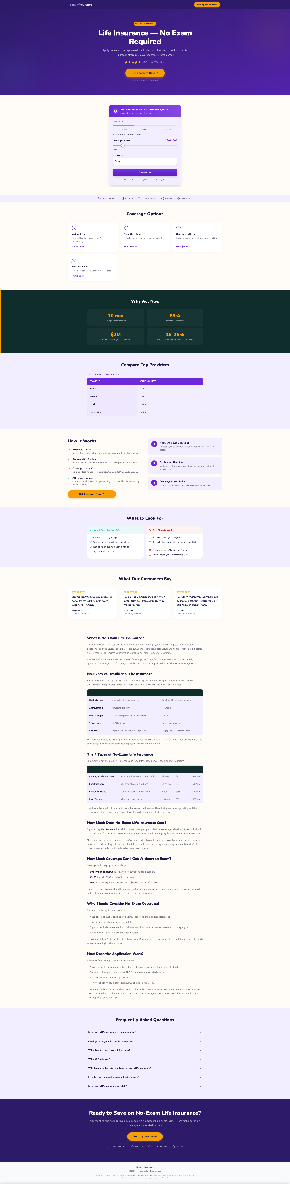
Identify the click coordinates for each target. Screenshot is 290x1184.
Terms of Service (150, 1175)
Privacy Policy (137, 1175)
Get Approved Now (207, 4)
